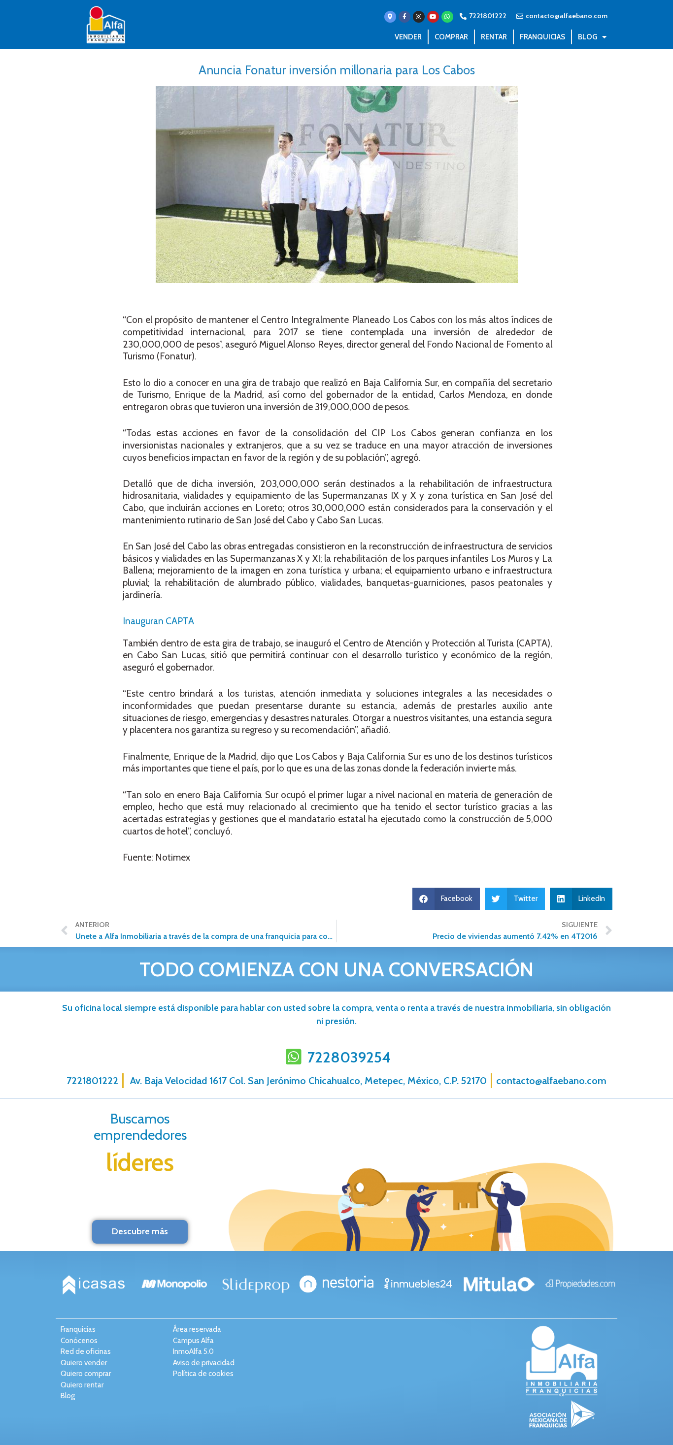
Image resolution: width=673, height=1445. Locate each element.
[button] (446, 899)
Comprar (451, 36)
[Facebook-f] (404, 17)
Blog (587, 36)
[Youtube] (433, 17)
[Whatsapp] (447, 17)
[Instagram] (419, 17)
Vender (408, 36)
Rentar (494, 36)
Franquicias (542, 36)
